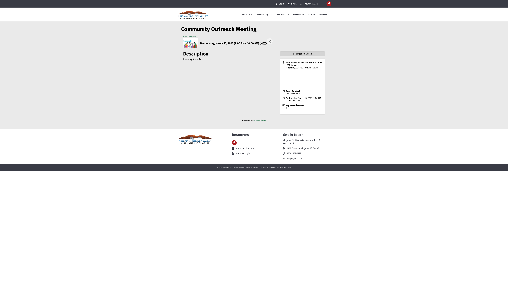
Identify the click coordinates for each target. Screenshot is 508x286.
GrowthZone (260, 120)
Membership (262, 15)
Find (310, 15)
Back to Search (189, 37)
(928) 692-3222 (294, 153)
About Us (246, 15)
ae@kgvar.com (294, 158)
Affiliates (297, 15)
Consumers (280, 15)
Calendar (323, 15)
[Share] (270, 41)
